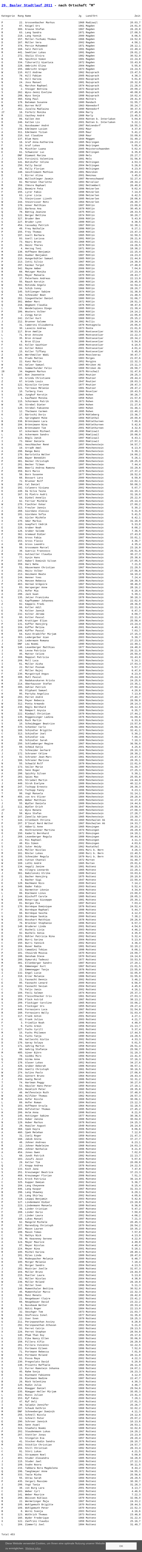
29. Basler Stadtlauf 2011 (26, 6)
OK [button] (121, 1546)
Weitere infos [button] (33, 1548)
